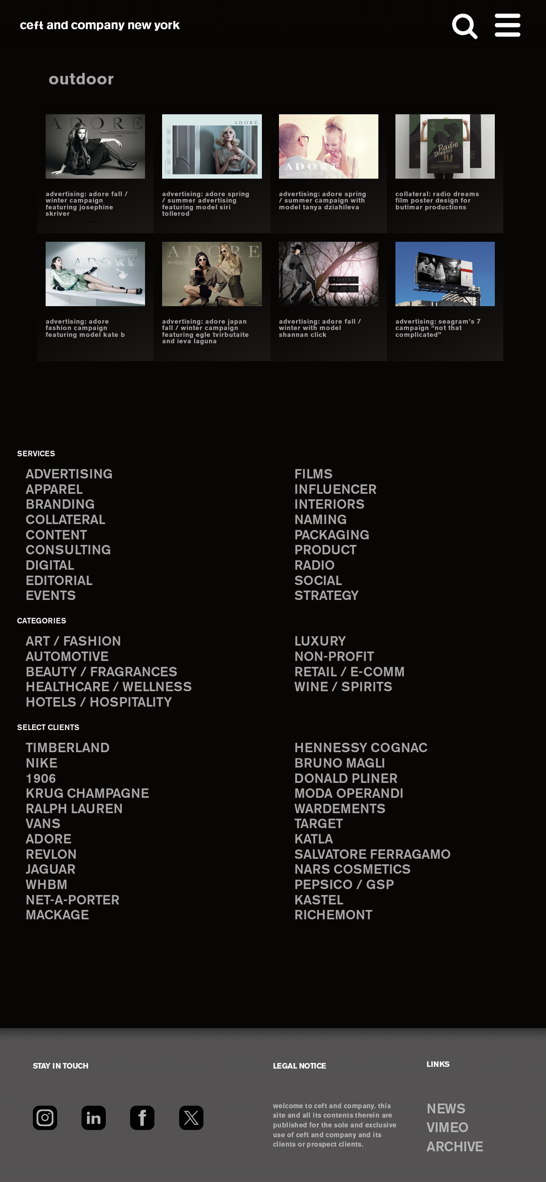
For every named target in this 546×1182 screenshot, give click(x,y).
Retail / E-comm (349, 672)
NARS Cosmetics (352, 870)
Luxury (320, 642)
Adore (48, 840)
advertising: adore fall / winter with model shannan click (320, 328)
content (56, 536)
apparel (54, 490)
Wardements (340, 809)
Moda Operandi (349, 794)
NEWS (446, 1109)
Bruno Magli (339, 764)
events (51, 596)
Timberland (68, 748)
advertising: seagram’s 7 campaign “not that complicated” (438, 328)
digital (50, 566)
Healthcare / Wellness (109, 687)
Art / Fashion (73, 642)
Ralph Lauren (74, 809)
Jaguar (51, 870)
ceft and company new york (100, 26)
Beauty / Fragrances (101, 672)
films (313, 475)
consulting (68, 550)
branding (60, 505)
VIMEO (448, 1128)
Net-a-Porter (72, 901)
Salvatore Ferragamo (372, 855)
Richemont (333, 915)
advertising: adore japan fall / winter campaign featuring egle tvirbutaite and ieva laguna (205, 332)
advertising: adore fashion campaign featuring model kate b (85, 328)
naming (320, 520)
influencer (335, 490)
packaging (331, 536)
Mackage (57, 915)
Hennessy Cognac (360, 748)
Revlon (51, 855)
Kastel (318, 901)
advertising (69, 475)
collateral (65, 520)
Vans (43, 824)
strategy (326, 596)
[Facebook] (142, 1118)
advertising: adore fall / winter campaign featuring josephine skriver (87, 204)
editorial (59, 581)
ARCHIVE (455, 1147)
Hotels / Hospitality (99, 703)
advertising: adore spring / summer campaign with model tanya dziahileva (322, 201)
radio (314, 566)
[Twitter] (191, 1118)
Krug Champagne (87, 794)
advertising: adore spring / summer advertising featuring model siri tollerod (206, 204)
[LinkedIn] (93, 1118)
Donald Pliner (346, 779)
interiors (329, 505)
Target (318, 824)
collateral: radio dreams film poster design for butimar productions (437, 201)
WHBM (46, 885)
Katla (313, 840)
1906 (41, 779)
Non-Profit (334, 657)
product (325, 550)
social (318, 581)
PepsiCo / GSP (344, 885)
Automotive (67, 657)
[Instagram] (45, 1118)
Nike (41, 764)
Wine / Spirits (343, 687)
